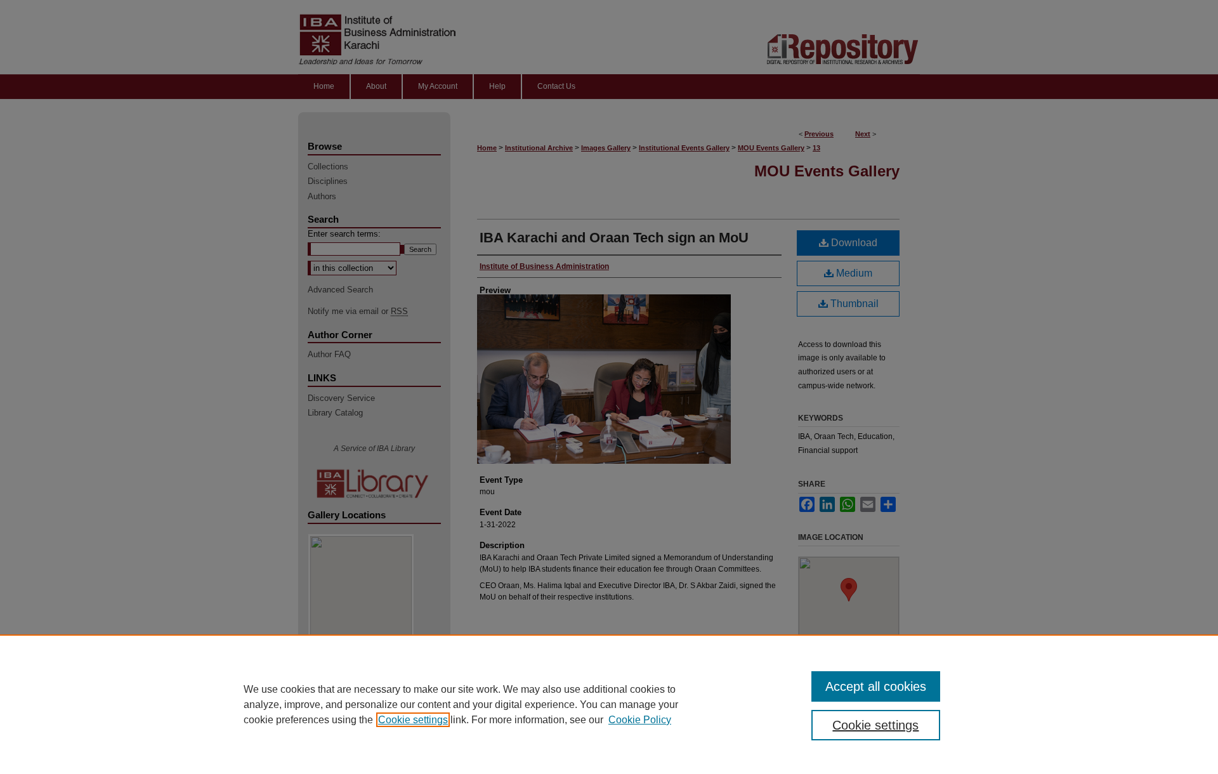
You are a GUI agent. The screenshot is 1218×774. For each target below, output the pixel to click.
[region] (609, 704)
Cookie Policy (639, 719)
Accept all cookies (875, 686)
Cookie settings (413, 719)
